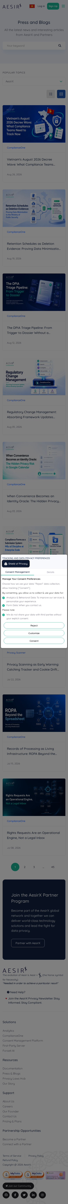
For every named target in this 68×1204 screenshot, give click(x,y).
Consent (34, 640)
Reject (34, 625)
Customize (34, 633)
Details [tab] (50, 572)
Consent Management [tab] (17, 571)
